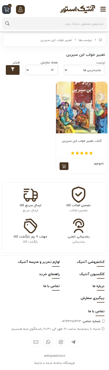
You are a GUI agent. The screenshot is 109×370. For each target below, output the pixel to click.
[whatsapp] (48, 342)
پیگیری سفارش (92, 298)
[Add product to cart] (64, 166)
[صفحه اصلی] (100, 40)
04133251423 (81, 321)
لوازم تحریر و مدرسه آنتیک (39, 262)
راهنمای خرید (49, 274)
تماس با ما (51, 286)
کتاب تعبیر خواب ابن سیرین (82, 141)
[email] (35, 342)
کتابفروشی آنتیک (90, 262)
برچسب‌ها (85, 40)
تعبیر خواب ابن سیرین (56, 40)
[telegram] (73, 342)
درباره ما (98, 286)
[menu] (103, 9)
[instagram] (60, 342)
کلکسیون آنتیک (91, 274)
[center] (7, 23)
